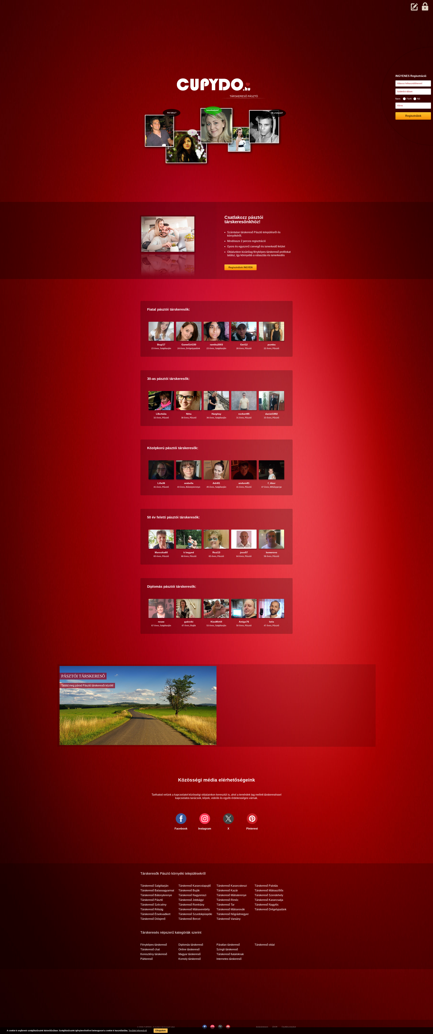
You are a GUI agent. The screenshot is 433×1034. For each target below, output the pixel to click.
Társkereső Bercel (189, 919)
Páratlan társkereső (228, 944)
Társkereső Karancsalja (269, 900)
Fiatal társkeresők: (168, 309)
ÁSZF (274, 1027)
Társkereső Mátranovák (230, 909)
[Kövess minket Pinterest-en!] (228, 1027)
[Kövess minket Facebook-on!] (204, 1027)
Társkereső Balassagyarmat (157, 890)
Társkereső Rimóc (227, 900)
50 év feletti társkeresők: (173, 517)
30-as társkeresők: (168, 379)
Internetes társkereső (229, 959)
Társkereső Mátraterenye (231, 895)
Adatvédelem (262, 1027)
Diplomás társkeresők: (171, 586)
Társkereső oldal (265, 944)
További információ (138, 1030)
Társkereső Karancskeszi (231, 885)
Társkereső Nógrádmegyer (232, 914)
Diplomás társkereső (190, 944)
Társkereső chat (150, 949)
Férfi (409, 98)
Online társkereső (189, 949)
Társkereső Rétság (151, 909)
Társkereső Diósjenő (152, 919)
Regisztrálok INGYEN (241, 267)
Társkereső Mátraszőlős (269, 890)
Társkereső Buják (189, 890)
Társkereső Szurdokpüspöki (195, 914)
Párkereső (146, 959)
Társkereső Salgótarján (154, 885)
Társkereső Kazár (227, 890)
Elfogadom (160, 1030)
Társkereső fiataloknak (230, 954)
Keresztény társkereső (153, 954)
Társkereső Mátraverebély (194, 909)
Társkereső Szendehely (269, 895)
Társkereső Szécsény (153, 904)
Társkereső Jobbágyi (191, 900)
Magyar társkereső (189, 954)
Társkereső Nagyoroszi (192, 895)
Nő (418, 98)
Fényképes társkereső (153, 944)
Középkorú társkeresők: (172, 448)
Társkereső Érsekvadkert (155, 914)
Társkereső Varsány (228, 919)
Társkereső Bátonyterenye (156, 895)
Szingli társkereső (227, 949)
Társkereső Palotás (266, 885)
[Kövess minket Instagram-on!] (212, 1027)
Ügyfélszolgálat (289, 1027)
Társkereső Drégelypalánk (270, 909)
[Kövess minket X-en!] (220, 1027)
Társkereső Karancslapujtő (194, 885)
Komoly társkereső (189, 959)
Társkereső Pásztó (151, 900)
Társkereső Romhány (191, 904)
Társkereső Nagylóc (267, 904)
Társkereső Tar (225, 904)
